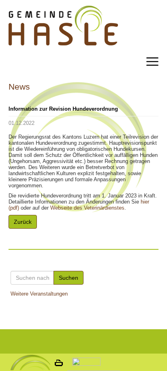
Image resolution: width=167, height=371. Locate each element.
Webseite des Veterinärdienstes (87, 208)
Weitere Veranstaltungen (39, 294)
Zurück (23, 222)
